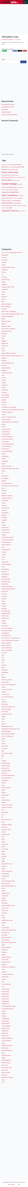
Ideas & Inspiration (6, 643)
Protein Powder (5, 834)
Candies (4, 377)
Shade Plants (13, 205)
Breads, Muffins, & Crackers (9, 353)
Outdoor (4, 783)
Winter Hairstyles (6, 1062)
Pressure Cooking (6, 829)
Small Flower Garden (21, 205)
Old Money (4, 773)
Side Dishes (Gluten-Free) (8, 905)
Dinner (3, 471)
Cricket (3, 424)
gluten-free (20, 184)
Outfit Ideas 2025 (6, 787)
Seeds (3, 888)
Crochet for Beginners (7, 436)
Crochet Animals (6, 429)
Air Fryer (4, 272)
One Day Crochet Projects (8, 775)
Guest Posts (5, 591)
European (4, 505)
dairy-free (4, 167)
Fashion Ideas (5, 527)
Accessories (5, 260)
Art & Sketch (5, 289)
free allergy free (5, 175)
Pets (3, 810)
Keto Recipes (5, 672)
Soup (3, 925)
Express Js (4, 510)
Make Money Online (7, 714)
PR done (4, 200)
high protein (15, 189)
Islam (3, 657)
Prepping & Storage (6, 824)
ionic (3, 655)
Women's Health (6, 1072)
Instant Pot (4, 652)
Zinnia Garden (22, 210)
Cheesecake (5, 390)
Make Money (5, 711)
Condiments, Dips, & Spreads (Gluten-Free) (13, 409)
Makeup (4, 716)
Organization (5, 780)
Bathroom (4, 309)
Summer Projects (6, 962)
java (3, 662)
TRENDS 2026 (5, 999)
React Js (4, 846)
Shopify (4, 898)
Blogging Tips (5, 343)
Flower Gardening (6, 542)
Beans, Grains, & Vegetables (9, 311)
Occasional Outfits (6, 770)
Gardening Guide (6, 579)
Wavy (3, 1053)
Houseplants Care (6, 635)
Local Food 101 (5, 694)
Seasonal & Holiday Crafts (8, 881)
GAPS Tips (4, 571)
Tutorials (4, 1013)
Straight (4, 954)
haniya (11, 187)
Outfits (3, 790)
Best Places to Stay (6, 331)
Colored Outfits (5, 397)
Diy (2, 473)
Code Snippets (5, 395)
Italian (3, 660)
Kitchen (4, 677)
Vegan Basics (5, 1030)
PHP (3, 814)
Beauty (3, 318)
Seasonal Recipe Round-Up (9, 886)
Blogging (4, 341)
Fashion (4, 525)
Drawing (4, 481)
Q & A (3, 837)
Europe (3, 503)
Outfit (3, 785)
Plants (3, 822)
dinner (9, 167)
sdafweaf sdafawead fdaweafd (9, 114)
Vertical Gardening (6, 1040)
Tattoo (3, 969)
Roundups (4, 856)
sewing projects (17, 203)
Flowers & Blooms (6, 544)
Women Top (5, 1070)
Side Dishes (5, 903)
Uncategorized (5, 1021)
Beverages (4, 333)
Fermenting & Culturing (7, 539)
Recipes (4, 854)
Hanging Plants (5, 187)
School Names (5, 876)
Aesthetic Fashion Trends (8, 267)
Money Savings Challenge (8, 733)
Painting (4, 792)
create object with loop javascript (10, 422)
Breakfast (4, 358)
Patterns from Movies (7, 805)
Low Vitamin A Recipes (7, 697)
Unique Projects (6, 1023)
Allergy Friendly (5, 279)
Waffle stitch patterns (7, 1045)
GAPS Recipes (5, 569)
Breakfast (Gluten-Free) (8, 363)
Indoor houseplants (10, 195)
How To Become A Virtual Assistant (11, 638)
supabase (4, 964)
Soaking (4, 922)
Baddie (3, 299)
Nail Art (3, 743)
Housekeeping (5, 633)
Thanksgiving (5, 976)
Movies (3, 738)
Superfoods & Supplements (8, 967)
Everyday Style (5, 508)
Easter (3, 488)
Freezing (4, 554)
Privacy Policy (11, 1184)
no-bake (15, 198)
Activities (4, 262)
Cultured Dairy (5, 456)
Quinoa (3, 841)
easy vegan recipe (19, 167)
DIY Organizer (5, 478)
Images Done (14, 192)
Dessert (4, 463)
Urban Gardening (6, 1026)
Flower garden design (13, 169)
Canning (4, 380)
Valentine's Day (5, 1028)
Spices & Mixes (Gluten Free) (9, 942)
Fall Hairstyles (5, 512)
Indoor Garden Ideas (7, 647)
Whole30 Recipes (6, 1060)
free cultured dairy (14, 175)
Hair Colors (4, 596)
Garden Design (9, 183)
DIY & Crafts (5, 476)
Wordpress (4, 1075)
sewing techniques (6, 205)
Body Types (5, 345)
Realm (3, 851)
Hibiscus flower (8, 189)
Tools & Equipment (6, 984)
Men (3, 721)
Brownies (4, 365)
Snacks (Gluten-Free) (7, 920)
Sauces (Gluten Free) (7, 871)
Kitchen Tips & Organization (9, 684)
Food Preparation (6, 549)
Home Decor (5, 625)
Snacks (3, 918)
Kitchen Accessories (7, 679)
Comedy (4, 402)
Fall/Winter (4, 520)
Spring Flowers (5, 207)
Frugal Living (5, 562)
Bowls (3, 348)
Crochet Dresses (6, 431)
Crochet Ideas (5, 441)
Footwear (4, 552)
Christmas (4, 392)
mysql (3, 741)
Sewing (3, 891)
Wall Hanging (5, 1048)
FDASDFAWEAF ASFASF (8, 107)
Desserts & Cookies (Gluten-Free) (10, 468)
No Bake (4, 760)
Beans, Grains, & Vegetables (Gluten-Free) (12, 314)
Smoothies (4, 913)
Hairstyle (4, 606)
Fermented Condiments (8, 537)
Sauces (3, 868)
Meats (3, 719)
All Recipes (4, 277)
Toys (3, 986)
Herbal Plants (20, 187)
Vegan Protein (5, 1035)
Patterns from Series (7, 807)
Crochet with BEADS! (7, 451)
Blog (3, 338)
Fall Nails (4, 515)
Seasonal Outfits (6, 883)
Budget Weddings (6, 368)
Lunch (3, 699)
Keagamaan (5, 670)
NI (2, 758)
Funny (3, 566)
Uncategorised (5, 1018)
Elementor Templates (7, 495)
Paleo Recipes (5, 795)
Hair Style (4, 598)
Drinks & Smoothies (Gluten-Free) (10, 485)
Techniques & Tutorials (7, 974)
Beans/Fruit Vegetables (7, 316)
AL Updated (4, 164)
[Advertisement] (14, 18)
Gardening (4, 576)
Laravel (3, 687)
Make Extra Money (6, 709)
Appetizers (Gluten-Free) (8, 287)
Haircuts (4, 603)
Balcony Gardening (6, 304)
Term (19, 1184)
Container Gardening (7, 412)
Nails (3, 751)
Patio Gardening (6, 800)
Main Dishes (5, 704)
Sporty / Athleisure (6, 947)
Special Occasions (6, 937)
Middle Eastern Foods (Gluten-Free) (11, 729)
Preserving (4, 827)
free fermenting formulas (8, 177)
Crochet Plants (5, 449)
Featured (4, 535)
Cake (3, 375)
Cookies (4, 414)
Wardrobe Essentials (7, 1050)
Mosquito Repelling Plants (7, 198)
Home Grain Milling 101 (7, 628)
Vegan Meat (5, 1033)
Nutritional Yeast (6, 763)
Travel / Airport (5, 991)
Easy (12, 167)
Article (3, 291)
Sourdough (4, 935)
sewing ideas (16, 200)
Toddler (3, 979)
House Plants (5, 192)
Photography (5, 812)
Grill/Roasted (5, 584)
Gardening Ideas (6, 581)
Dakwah (4, 458)
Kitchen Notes (5, 682)
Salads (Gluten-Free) (7, 864)
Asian (3, 294)
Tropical (4, 1011)
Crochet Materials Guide (8, 444)
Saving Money (5, 873)
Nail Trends (4, 748)
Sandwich (4, 866)
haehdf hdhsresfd (6, 112)
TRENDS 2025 (5, 994)
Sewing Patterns (6, 893)
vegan (10, 208)
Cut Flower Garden (16, 164)
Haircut (3, 601)
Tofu (3, 981)
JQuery (3, 667)
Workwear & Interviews (7, 1077)
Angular (4, 282)
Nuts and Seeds (6, 765)
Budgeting (4, 370)
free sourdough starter (20, 177)
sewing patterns (7, 203)
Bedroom (4, 323)
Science (4, 878)
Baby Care (4, 296)
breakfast (9, 164)
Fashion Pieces (5, 530)
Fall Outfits (4, 517)
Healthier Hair (5, 616)
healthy (15, 187)
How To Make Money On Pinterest (10, 640)
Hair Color (4, 593)
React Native (5, 849)
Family (3, 522)
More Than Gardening (7, 736)
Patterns (4, 802)
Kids (3, 674)
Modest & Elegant (6, 731)
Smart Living (5, 910)
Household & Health (7, 630)
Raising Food (5, 844)
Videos (3, 1043)
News (3, 756)
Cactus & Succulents (7, 373)
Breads (3, 350)
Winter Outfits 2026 (7, 1067)
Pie (2, 817)
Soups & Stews (5, 927)
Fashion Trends (6, 532)
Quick (3, 839)
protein (8, 200)
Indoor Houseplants (7, 650)
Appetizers (4, 284)
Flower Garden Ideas (10, 172)
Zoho (3, 1082)
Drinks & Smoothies (7, 483)
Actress (4, 264)
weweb (3, 1058)
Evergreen (5, 169)
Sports (3, 945)
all (2, 274)
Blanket (3, 336)
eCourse (4, 493)
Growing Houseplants (7, 586)
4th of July (4, 257)
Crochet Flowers (6, 434)
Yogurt (3, 1080)
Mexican (4, 724)
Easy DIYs (4, 490)
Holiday (3, 620)
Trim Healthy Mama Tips (8, 1008)
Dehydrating (5, 461)
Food (3, 547)
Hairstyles (4, 608)
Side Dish (4, 900)
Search (3, 59)
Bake (3, 301)
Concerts (4, 404)
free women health (16, 180)
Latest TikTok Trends (7, 689)
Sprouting (4, 952)
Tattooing (4, 972)
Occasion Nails (5, 768)
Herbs (3, 189)
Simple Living (5, 908)
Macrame (4, 701)
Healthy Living (5, 618)
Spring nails (5, 949)
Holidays (4, 623)
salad (12, 200)
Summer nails (5, 959)
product (4, 832)
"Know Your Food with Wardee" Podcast (12, 252)
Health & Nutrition (6, 613)
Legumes (4, 692)
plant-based (20, 198)
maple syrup (20, 195)
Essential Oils (5, 500)
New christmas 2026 (7, 753)
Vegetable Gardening (10, 211)
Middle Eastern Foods (7, 726)
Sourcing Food (5, 932)
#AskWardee (5, 255)
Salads (3, 859)
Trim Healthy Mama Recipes (9, 1006)
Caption (4, 382)
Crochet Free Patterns (7, 439)
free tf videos (7, 180)
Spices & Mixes (5, 940)
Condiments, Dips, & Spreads (9, 407)
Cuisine (3, 454)
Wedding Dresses (6, 1055)
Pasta (3, 797)
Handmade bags (6, 611)
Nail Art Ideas (5, 746)
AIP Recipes (5, 269)
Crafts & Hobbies (6, 419)
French (3, 557)
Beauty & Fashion (6, 321)
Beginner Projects (6, 326)
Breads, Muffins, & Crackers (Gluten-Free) (12, 355)
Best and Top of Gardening (8, 328)
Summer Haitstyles (6, 957)
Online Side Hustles (6, 778)
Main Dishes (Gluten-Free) (8, 706)
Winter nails (5, 1065)
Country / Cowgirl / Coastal (8, 417)
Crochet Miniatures (6, 446)
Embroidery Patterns (7, 498)
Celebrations (5, 385)
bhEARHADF (5, 109)
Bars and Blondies (6, 306)
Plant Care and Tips (7, 819)
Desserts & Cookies (7, 466)
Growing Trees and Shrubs (8, 589)
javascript (4, 665)
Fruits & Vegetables (6, 564)
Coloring (4, 400)
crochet (4, 427)
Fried (3, 559)
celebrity (4, 387)
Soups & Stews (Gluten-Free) (9, 930)
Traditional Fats (5, 989)
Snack (3, 915)
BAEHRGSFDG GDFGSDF (8, 104)
